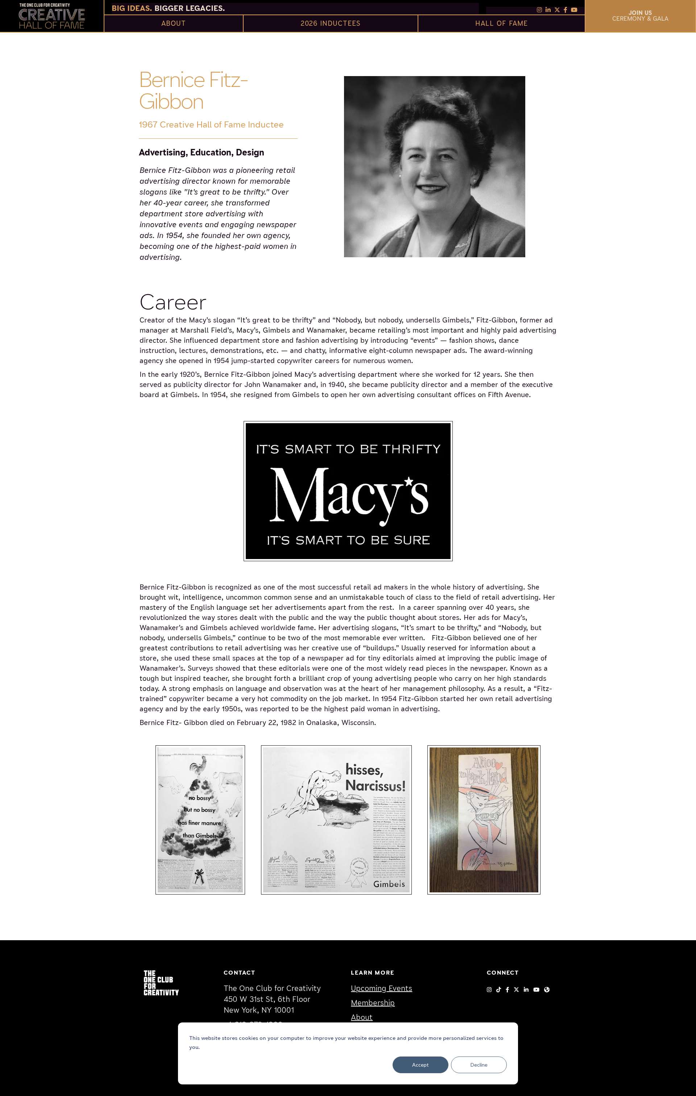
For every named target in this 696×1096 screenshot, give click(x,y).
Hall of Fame (501, 23)
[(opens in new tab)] (161, 982)
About (362, 1017)
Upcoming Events (381, 988)
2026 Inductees (331, 23)
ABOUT (173, 23)
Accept (420, 1065)
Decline (479, 1065)
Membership (373, 1003)
